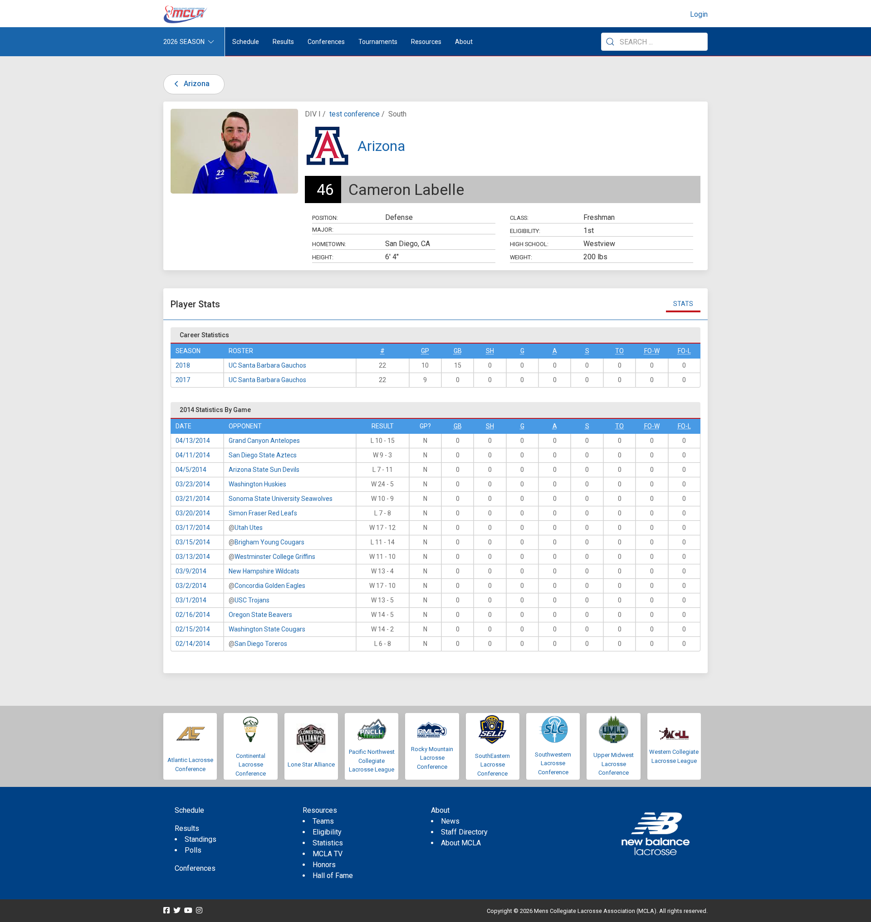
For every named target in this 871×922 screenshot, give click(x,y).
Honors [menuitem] (324, 864)
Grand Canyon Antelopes (264, 440)
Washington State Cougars (267, 629)
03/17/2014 (193, 527)
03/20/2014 (193, 513)
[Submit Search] (610, 42)
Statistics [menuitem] (328, 843)
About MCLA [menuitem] (461, 843)
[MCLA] (186, 14)
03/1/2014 (191, 600)
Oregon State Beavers (260, 614)
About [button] (464, 41)
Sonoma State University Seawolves (281, 498)
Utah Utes (249, 527)
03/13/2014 (193, 556)
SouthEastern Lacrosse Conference (492, 764)
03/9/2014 (191, 571)
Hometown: (329, 244)
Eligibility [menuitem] (327, 832)
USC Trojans (252, 600)
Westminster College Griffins (275, 556)
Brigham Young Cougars (269, 542)
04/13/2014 (193, 440)
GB (458, 350)
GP (425, 350)
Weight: (521, 257)
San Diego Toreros (261, 643)
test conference (354, 114)
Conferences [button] (326, 41)
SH (490, 350)
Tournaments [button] (377, 41)
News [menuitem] (450, 821)
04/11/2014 (193, 455)
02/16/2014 (193, 614)
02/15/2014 (193, 629)
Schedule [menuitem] (245, 41)
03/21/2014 (193, 498)
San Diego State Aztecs (263, 455)
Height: (322, 257)
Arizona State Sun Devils (264, 469)
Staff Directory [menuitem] (464, 832)
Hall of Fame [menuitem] (333, 875)
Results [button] (283, 41)
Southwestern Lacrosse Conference (553, 763)
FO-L (684, 350)
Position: (325, 217)
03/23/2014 (193, 484)
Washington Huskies (257, 484)
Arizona (196, 83)
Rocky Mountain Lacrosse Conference (432, 758)
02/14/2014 (193, 643)
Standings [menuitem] (200, 839)
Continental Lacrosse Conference (250, 764)
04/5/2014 (191, 469)
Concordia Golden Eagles (270, 585)
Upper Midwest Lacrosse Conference (613, 764)
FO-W (652, 350)
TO (619, 350)
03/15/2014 (193, 542)
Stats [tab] (683, 303)
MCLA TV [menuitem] (328, 853)
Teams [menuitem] (323, 821)
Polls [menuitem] (193, 850)
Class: (519, 217)
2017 (183, 379)
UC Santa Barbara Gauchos (267, 365)
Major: (322, 229)
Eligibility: (525, 231)
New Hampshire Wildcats (264, 571)
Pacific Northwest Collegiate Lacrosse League (372, 760)
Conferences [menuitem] (195, 868)
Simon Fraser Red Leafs (263, 513)
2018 (183, 365)
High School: (529, 244)
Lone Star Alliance (311, 764)
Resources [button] (426, 41)
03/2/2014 (191, 585)
